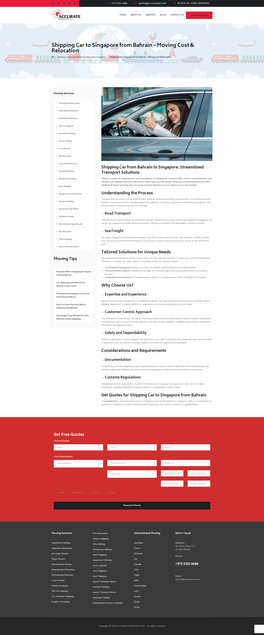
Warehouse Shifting (67, 178)
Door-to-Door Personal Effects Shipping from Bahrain (71, 306)
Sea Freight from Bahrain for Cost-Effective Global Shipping (72, 317)
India (136, 580)
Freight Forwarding (61, 601)
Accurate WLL (112, 401)
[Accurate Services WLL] (66, 15)
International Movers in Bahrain (108, 603)
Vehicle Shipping (66, 126)
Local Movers (64, 148)
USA (136, 569)
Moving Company (60, 585)
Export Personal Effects (69, 246)
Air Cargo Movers (60, 553)
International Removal (68, 110)
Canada (137, 564)
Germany (138, 553)
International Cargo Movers (70, 224)
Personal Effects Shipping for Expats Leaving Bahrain (73, 273)
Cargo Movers (58, 558)
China (136, 575)
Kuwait (137, 596)
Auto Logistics (100, 565)
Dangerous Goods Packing (70, 193)
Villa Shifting (99, 544)
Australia (138, 542)
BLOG (163, 15)
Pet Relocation (65, 156)
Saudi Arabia (140, 585)
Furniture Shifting (66, 201)
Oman (137, 607)
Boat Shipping (65, 186)
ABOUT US (135, 15)
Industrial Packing (66, 171)
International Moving (68, 118)
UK (135, 558)
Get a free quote (199, 15)
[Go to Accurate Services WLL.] (53, 57)
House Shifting (65, 141)
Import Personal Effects (69, 209)
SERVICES (151, 15)
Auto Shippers (100, 570)
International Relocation (69, 103)
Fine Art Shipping (60, 591)
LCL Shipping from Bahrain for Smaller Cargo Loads (70, 284)
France (137, 548)
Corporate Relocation (68, 163)
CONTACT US (177, 15)
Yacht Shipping (65, 239)
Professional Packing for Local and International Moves (72, 295)
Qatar (137, 601)
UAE (136, 591)
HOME (123, 15)
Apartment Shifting (67, 133)
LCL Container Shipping (63, 596)
